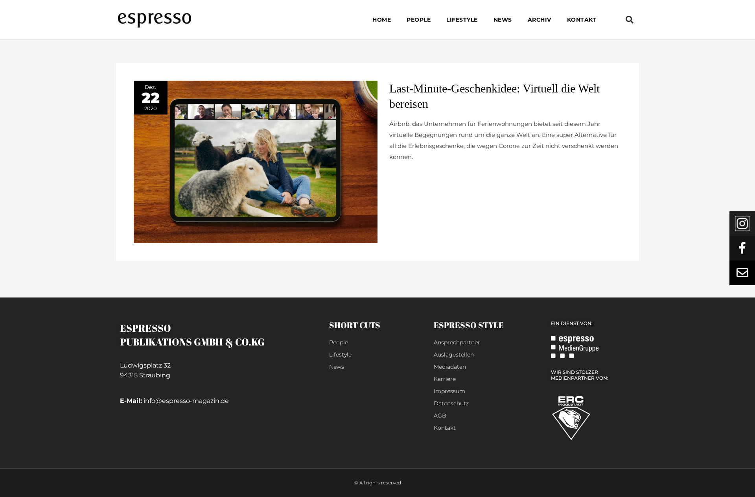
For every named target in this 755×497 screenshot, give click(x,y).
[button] (629, 20)
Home (381, 19)
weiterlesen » (408, 175)
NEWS (503, 19)
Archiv (539, 19)
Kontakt (582, 19)
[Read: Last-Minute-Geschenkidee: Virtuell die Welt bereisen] (256, 161)
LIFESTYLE (462, 19)
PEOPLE (419, 19)
